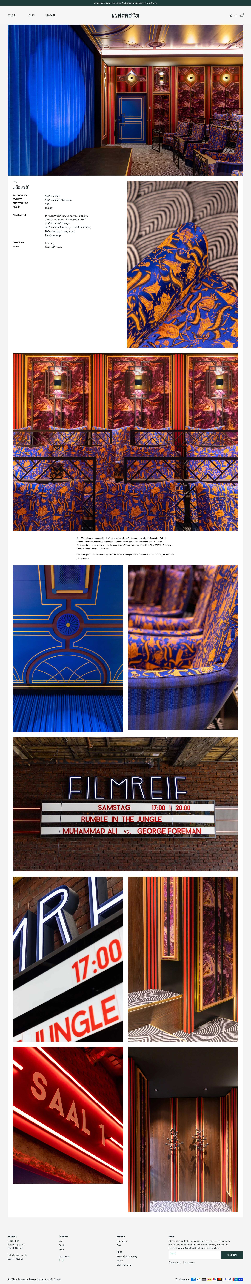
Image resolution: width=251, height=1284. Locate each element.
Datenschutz (175, 1262)
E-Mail (125, 3)
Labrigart (45, 1279)
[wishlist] (236, 15)
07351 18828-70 (15, 1258)
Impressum (188, 1262)
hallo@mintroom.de (17, 1255)
